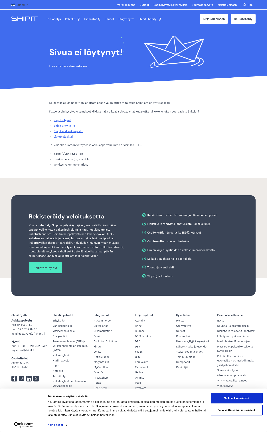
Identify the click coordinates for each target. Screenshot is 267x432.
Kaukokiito (141, 362)
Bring (138, 325)
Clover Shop (101, 325)
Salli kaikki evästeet (236, 398)
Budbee (140, 331)
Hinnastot (90, 19)
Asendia (140, 320)
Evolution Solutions (105, 341)
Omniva (139, 377)
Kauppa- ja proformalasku (233, 325)
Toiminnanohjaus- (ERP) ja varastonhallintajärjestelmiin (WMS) (70, 345)
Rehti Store (101, 388)
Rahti (56, 365)
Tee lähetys (53, 19)
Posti (138, 382)
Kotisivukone (102, 357)
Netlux (139, 372)
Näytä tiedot (55, 424)
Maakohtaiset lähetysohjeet (234, 341)
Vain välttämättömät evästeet (236, 409)
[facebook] (14, 378)
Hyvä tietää (183, 315)
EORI (220, 320)
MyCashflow (101, 367)
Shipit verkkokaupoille (68, 131)
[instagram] (22, 378)
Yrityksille (58, 320)
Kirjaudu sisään (227, 4)
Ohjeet (110, 19)
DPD (137, 341)
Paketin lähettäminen (230, 315)
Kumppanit (183, 362)
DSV (137, 346)
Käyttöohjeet (62, 120)
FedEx (139, 351)
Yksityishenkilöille (64, 331)
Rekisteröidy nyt (45, 268)
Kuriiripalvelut (61, 360)
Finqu (97, 346)
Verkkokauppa (126, 4)
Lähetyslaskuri (63, 136)
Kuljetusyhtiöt (61, 355)
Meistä (180, 320)
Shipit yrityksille (64, 125)
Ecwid (97, 336)
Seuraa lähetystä (202, 4)
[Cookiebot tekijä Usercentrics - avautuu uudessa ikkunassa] (23, 425)
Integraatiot (60, 336)
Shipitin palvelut (63, 315)
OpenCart (100, 372)
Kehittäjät (182, 367)
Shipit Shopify (147, 19)
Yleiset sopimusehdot (189, 351)
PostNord (140, 388)
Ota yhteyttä (126, 19)
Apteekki (58, 371)
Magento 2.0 (101, 362)
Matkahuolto (142, 367)
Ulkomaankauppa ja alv (231, 375)
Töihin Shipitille (185, 357)
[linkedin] (29, 378)
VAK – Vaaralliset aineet (232, 380)
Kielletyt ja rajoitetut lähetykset (236, 331)
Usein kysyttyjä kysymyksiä (170, 4)
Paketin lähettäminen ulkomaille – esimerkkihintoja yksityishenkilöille (235, 360)
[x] (36, 378)
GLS (137, 357)
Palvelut (70, 19)
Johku (97, 351)
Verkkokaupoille (62, 325)
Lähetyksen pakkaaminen (233, 336)
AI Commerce (102, 320)
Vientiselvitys (225, 385)
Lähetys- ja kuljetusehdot (191, 346)
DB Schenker (143, 336)
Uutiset (144, 4)
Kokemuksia (183, 336)
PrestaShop (101, 377)
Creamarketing (103, 331)
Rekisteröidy (243, 19)
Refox (97, 382)
